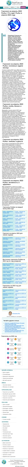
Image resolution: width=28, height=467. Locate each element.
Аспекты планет (7, 444)
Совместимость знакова (9, 450)
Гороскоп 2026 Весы (12, 353)
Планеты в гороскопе (8, 448)
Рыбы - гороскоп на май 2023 (8, 219)
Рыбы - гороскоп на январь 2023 (8, 212)
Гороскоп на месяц (7, 397)
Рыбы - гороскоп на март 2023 (8, 215)
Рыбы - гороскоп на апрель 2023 (20, 215)
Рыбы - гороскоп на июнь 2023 (20, 219)
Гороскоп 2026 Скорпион (19, 353)
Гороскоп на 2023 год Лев (8, 298)
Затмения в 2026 (7, 414)
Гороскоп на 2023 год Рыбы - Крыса (8, 264)
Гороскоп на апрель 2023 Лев (8, 245)
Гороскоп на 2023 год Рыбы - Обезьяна (8, 278)
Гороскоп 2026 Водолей (12, 363)
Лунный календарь (7, 406)
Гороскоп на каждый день (9, 396)
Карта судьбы (6, 372)
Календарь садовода (8, 410)
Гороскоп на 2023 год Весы (8, 301)
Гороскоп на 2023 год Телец (20, 290)
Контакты (17, 462)
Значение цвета (7, 435)
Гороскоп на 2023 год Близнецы (8, 294)
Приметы (5, 430)
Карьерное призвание (8, 376)
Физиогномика (6, 426)
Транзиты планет (7, 454)
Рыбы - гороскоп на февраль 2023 (20, 212)
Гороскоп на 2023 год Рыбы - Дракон (8, 271)
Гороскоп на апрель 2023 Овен (8, 238)
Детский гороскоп (7, 380)
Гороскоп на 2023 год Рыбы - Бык (20, 264)
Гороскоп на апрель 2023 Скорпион (20, 249)
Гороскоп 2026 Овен (12, 339)
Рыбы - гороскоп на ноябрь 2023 (8, 230)
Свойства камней (7, 437)
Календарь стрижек (8, 408)
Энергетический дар (8, 378)
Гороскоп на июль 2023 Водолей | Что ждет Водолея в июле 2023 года (14, 331)
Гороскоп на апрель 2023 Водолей (8, 256)
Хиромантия (6, 424)
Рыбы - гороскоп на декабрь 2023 (20, 230)
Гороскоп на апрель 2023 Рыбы (20, 256)
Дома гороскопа (7, 442)
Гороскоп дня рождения (9, 399)
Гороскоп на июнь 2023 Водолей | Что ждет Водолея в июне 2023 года (14, 326)
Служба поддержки (20, 461)
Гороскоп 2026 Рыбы (19, 363)
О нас (11, 460)
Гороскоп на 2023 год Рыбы (20, 308)
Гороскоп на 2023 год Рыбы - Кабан (20, 282)
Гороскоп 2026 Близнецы (12, 344)
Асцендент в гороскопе (8, 452)
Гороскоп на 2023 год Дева (20, 298)
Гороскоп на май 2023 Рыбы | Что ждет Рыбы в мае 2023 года (14, 324)
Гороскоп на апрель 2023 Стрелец (8, 252)
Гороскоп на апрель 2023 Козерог (20, 252)
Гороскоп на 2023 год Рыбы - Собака (8, 282)
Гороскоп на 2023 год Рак (20, 294)
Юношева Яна (16, 313)
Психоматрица (6, 374)
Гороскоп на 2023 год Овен (8, 290)
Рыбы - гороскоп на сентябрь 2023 (8, 226)
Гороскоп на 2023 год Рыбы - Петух (20, 278)
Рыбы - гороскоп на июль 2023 (8, 223)
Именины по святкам (8, 387)
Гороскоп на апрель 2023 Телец (20, 238)
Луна (18, 7)
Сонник (6, 7)
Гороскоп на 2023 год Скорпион (20, 301)
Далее (23, 7)
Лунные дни (6, 412)
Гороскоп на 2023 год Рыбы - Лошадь (8, 275)
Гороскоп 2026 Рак (19, 344)
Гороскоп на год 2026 (8, 392)
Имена (13, 7)
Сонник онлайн (6, 419)
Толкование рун (7, 432)
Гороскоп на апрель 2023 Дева (20, 245)
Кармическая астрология (9, 456)
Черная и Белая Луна (8, 446)
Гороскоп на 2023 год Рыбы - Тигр (8, 268)
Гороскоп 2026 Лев (12, 349)
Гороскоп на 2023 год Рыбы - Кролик (20, 268)
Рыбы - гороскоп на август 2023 (20, 223)
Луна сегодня (6, 404)
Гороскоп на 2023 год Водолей (8, 308)
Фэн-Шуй (5, 428)
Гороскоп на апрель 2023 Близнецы (8, 242)
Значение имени (7, 385)
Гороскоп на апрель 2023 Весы (8, 249)
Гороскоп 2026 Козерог (19, 358)
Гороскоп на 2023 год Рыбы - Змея (20, 271)
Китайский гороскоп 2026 (9, 394)
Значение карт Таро (8, 433)
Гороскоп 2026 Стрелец (12, 358)
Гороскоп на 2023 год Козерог (20, 305)
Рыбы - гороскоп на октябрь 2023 (20, 226)
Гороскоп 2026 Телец (19, 339)
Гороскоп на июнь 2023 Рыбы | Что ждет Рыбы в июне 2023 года (15, 328)
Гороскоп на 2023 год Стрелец (8, 305)
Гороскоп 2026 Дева (19, 349)
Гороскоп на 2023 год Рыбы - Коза (20, 275)
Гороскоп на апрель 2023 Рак (20, 242)
